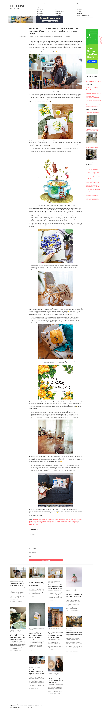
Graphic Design (40, 13)
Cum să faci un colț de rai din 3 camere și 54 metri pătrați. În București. (92, 173)
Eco (56, 9)
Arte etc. (57, 7)
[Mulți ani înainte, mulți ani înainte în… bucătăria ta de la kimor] (91, 154)
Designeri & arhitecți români (42, 7)
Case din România (40, 5)
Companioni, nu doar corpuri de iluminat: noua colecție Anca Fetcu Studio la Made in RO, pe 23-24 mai (55, 679)
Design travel (58, 13)
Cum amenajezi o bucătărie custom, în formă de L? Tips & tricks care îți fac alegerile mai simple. (93, 113)
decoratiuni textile (48, 521)
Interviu (61, 36)
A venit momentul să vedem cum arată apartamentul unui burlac (92, 194)
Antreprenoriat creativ (14, 580)
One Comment (37, 596)
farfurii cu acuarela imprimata (64, 521)
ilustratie (31, 522)
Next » (24, 36)
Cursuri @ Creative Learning (83, 15)
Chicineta (35, 521)
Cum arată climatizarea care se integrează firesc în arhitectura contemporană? (74, 634)
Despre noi (79, 9)
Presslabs (34, 709)
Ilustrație (58, 36)
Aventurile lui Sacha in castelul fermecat (68, 519)
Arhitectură (50, 628)
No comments (19, 601)
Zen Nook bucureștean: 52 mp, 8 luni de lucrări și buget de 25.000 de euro (93, 92)
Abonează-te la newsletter (86, 19)
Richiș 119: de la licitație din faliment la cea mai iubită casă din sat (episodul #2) (36, 583)
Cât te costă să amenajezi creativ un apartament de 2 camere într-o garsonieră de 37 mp (93, 168)
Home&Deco (31, 629)
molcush (40, 522)
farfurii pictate (75, 521)
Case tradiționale (32, 580)
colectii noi (41, 521)
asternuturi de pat (43, 519)
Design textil (40, 628)
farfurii (54, 521)
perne (61, 522)
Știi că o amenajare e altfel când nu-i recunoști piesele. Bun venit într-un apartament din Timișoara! (93, 190)
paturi (49, 522)
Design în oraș (39, 15)
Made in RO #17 (16, 631)
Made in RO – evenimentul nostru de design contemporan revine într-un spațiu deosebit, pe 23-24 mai (36, 672)
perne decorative (75, 522)
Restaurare (38, 580)
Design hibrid (39, 11)
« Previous (20, 36)
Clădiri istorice (56, 628)
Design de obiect (40, 9)
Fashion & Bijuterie (59, 11)
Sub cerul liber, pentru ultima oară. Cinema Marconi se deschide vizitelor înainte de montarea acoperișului (55, 634)
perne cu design (67, 522)
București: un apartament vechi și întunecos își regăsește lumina (93, 105)
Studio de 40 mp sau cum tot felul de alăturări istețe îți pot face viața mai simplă (93, 181)
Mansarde (57, 3)
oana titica (45, 522)
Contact (79, 11)
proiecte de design (33, 524)
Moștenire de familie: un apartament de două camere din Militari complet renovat (92, 97)
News (56, 5)
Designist (17, 704)
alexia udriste (35, 519)
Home (78, 7)
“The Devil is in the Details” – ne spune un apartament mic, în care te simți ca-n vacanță (93, 80)
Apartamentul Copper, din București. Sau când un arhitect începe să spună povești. (92, 186)
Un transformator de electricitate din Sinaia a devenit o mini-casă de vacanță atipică (93, 101)
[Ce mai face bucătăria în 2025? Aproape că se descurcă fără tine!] (91, 137)
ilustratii (35, 522)
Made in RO (79, 13)
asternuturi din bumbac (53, 519)
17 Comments (57, 601)
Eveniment (78, 628)
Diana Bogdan (33, 36)
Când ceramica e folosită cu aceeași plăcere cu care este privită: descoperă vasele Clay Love (17, 586)
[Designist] (17, 8)
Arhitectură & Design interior (43, 3)
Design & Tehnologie (70, 628)
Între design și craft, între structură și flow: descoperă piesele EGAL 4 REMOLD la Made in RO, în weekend (17, 636)
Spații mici (53, 582)
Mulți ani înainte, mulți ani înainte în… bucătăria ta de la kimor (93, 146)
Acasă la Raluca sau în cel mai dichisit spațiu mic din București (92, 198)
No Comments (67, 36)
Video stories (58, 15)
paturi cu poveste (55, 522)
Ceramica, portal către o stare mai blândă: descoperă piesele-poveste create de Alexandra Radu (74, 595)
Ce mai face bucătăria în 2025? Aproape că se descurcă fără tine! (92, 130)
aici (78, 405)
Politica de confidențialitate (68, 710)
